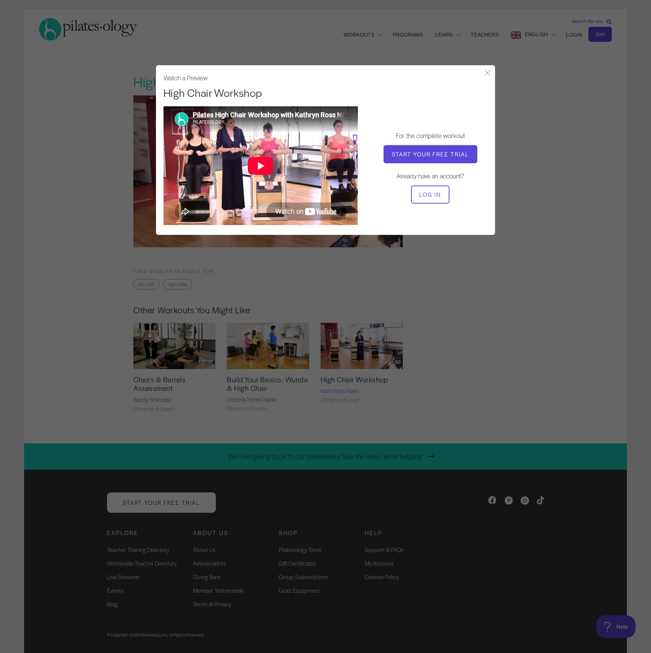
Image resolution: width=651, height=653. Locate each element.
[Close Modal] (487, 73)
